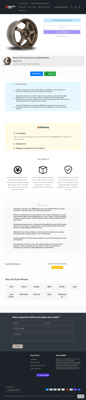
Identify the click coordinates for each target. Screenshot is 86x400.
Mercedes (24, 294)
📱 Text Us (50, 74)
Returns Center (34, 362)
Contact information (68, 396)
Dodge (36, 287)
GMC (49, 287)
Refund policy (30, 396)
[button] (24, 3)
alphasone (12, 396)
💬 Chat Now (36, 74)
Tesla (49, 294)
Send (17, 346)
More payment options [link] (62, 36)
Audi (11, 287)
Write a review (57, 267)
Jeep (75, 287)
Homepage (33, 359)
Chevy (24, 287)
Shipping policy (58, 396)
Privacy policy (38, 396)
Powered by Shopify (20, 396)
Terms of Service (35, 368)
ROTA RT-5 (45, 159)
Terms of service (48, 396)
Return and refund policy (37, 365)
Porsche (36, 294)
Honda (62, 287)
